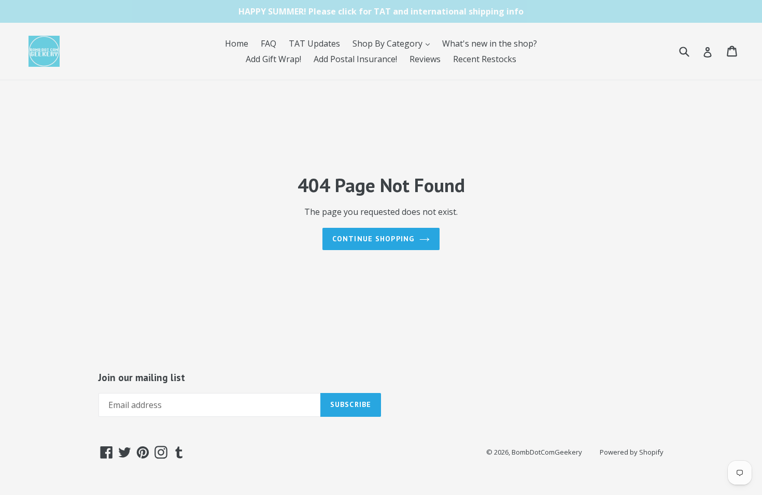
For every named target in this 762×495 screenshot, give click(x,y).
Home (236, 43)
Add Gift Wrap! (273, 59)
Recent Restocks (484, 59)
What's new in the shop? (489, 43)
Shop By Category (393, 43)
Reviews (425, 59)
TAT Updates (314, 43)
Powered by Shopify (632, 452)
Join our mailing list (141, 378)
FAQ (268, 43)
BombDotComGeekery (547, 452)
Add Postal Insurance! (355, 59)
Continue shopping (373, 238)
